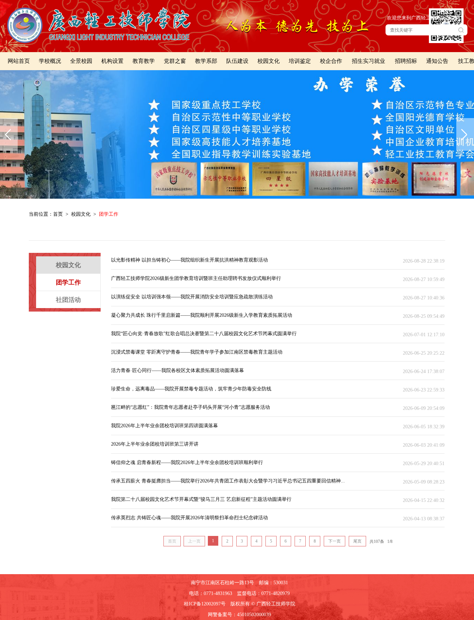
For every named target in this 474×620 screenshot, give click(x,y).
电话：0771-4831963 (210, 593)
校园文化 (81, 214)
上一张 (9, 134)
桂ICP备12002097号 (205, 603)
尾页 (357, 541)
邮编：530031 (273, 582)
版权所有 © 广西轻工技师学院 (262, 603)
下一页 (334, 541)
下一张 (465, 134)
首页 (58, 214)
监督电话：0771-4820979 (263, 593)
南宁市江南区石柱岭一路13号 (222, 582)
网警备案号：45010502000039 (239, 614)
